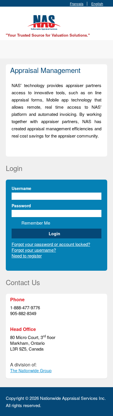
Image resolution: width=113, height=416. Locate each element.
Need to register (27, 256)
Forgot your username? (34, 250)
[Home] (45, 22)
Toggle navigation (11, 20)
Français (76, 4)
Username (21, 188)
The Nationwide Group (31, 370)
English (97, 4)
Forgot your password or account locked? (51, 244)
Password (21, 205)
